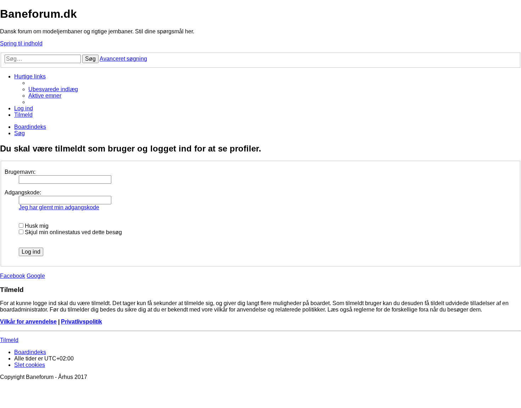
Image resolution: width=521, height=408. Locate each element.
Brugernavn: (20, 172)
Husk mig (36, 226)
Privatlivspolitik (81, 322)
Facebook (12, 276)
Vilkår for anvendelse (28, 322)
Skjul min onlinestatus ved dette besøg (72, 232)
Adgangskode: (23, 192)
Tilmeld (9, 340)
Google (36, 276)
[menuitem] (53, 89)
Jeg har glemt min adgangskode (59, 207)
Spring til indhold (21, 43)
